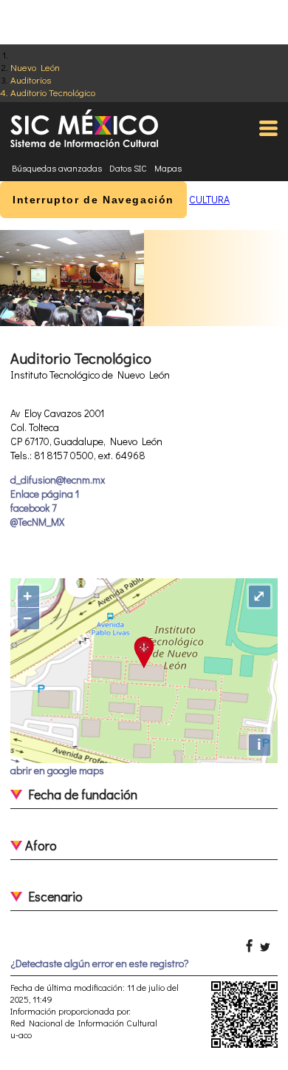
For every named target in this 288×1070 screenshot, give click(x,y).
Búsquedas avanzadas (57, 168)
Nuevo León (35, 67)
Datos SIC (128, 168)
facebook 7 (33, 508)
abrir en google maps (57, 770)
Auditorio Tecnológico (52, 92)
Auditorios (30, 79)
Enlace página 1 (44, 494)
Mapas (168, 168)
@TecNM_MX (37, 522)
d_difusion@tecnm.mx (57, 480)
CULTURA (209, 199)
